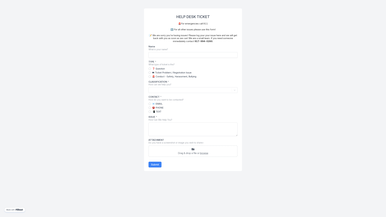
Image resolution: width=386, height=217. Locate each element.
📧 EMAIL (157, 103)
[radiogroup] (193, 72)
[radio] (150, 69)
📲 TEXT (156, 111)
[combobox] (150, 90)
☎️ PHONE (157, 107)
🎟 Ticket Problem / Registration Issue (171, 72)
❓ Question (158, 68)
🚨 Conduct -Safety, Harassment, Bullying (174, 76)
